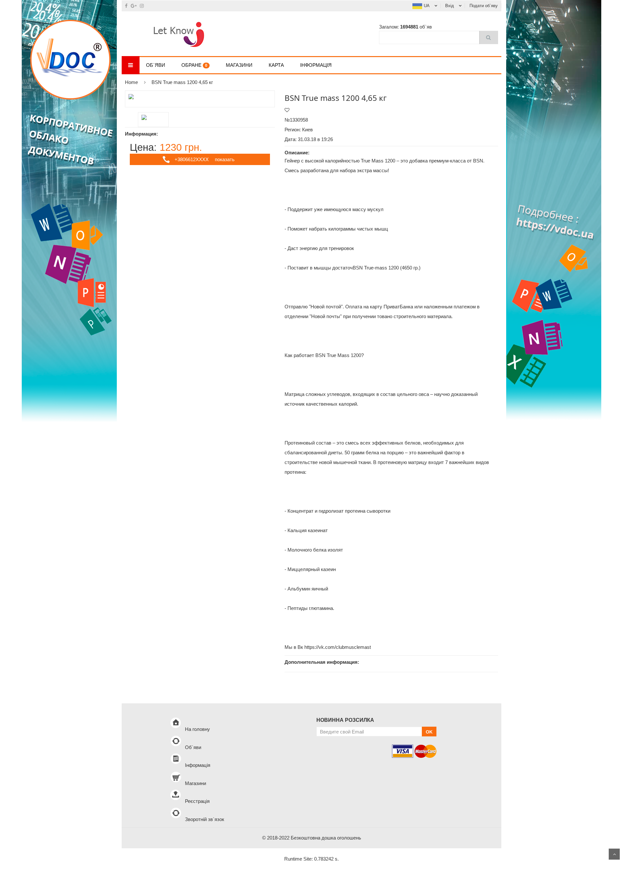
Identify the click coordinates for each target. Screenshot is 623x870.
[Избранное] (287, 110)
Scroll (614, 854)
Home (131, 82)
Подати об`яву (484, 5)
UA (427, 5)
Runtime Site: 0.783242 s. (311, 859)
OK (429, 731)
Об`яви (155, 65)
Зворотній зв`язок (204, 819)
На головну (197, 729)
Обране (194, 65)
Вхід (449, 5)
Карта (276, 65)
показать (225, 159)
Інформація (316, 65)
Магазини (239, 65)
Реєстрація (197, 801)
